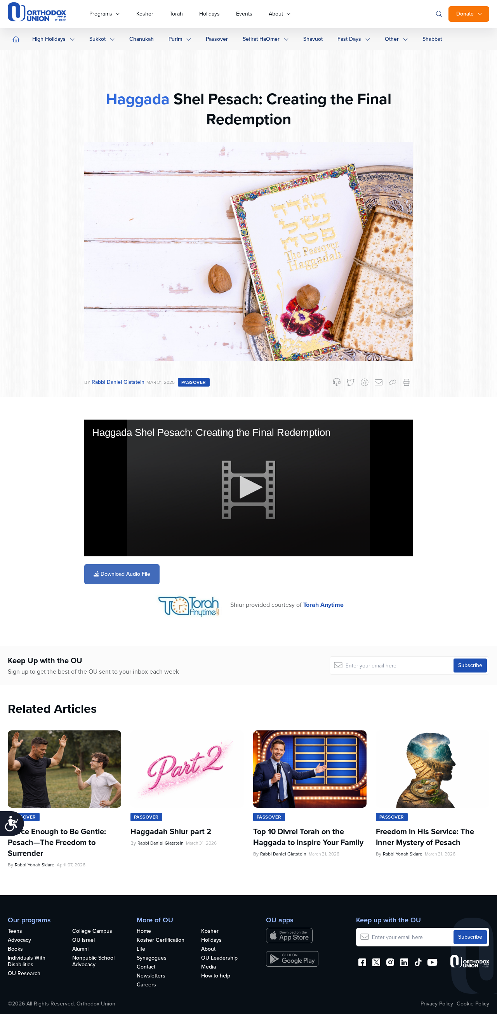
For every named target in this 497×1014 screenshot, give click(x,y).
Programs (100, 14)
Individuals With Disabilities (26, 962)
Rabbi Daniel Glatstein (118, 382)
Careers (146, 985)
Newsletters (151, 976)
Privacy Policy (437, 1004)
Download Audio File (124, 574)
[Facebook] (364, 382)
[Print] (406, 382)
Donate (465, 14)
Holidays (209, 14)
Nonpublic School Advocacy (93, 962)
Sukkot (97, 39)
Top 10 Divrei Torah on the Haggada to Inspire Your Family (308, 837)
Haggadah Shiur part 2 (170, 831)
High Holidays (49, 39)
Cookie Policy (473, 1004)
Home (144, 931)
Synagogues (152, 958)
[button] (248, 487)
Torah (176, 14)
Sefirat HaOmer (261, 39)
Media (208, 967)
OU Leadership (219, 958)
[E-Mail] (378, 382)
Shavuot (313, 39)
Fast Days (349, 39)
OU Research (24, 973)
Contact (146, 967)
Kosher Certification (160, 940)
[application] (248, 488)
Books (15, 949)
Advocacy (19, 940)
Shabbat (432, 39)
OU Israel (83, 940)
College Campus (92, 931)
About (276, 14)
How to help (215, 976)
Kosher (144, 14)
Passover (217, 39)
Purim (175, 39)
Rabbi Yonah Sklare (34, 864)
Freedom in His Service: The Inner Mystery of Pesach (425, 837)
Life (141, 949)
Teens (15, 931)
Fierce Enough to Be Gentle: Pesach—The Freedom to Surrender (57, 842)
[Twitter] (350, 382)
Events (244, 14)
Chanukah (141, 39)
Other (392, 39)
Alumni (80, 949)
